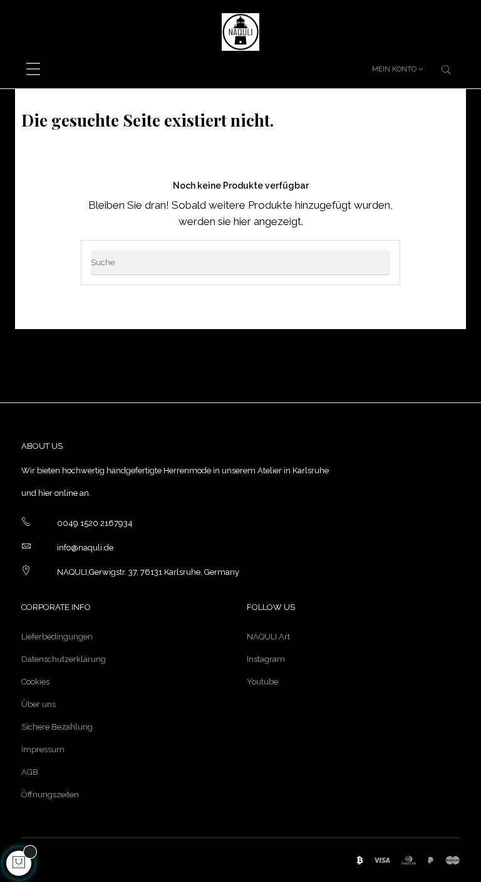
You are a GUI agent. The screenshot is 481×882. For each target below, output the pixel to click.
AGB (29, 772)
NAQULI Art (268, 636)
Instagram (266, 659)
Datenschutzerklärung (63, 659)
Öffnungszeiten (50, 794)
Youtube (262, 681)
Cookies (35, 681)
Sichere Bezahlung (57, 727)
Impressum (43, 749)
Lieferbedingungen (57, 636)
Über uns (38, 704)
